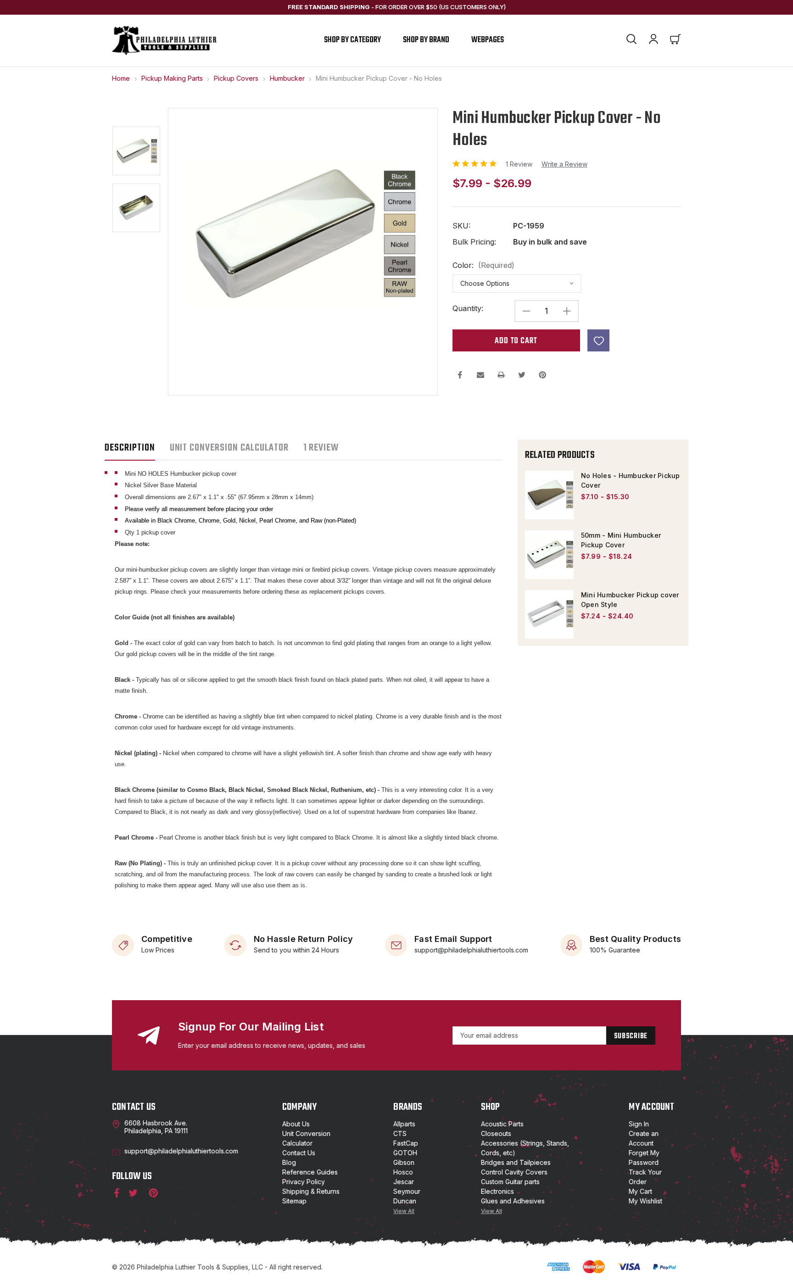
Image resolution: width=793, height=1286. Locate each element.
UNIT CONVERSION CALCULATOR (229, 448)
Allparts (404, 1124)
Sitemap (294, 1201)
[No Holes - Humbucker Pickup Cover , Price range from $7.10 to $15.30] (549, 495)
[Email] (480, 375)
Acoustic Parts (502, 1124)
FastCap (405, 1143)
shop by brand (426, 40)
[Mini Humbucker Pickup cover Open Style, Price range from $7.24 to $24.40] (549, 614)
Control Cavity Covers (514, 1172)
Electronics (497, 1191)
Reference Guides (310, 1172)
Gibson (403, 1162)
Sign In (639, 1124)
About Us (296, 1124)
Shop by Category (352, 40)
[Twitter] (521, 375)
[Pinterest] (542, 375)
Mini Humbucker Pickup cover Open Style (630, 599)
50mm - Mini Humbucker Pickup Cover (621, 540)
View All (403, 1211)
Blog (289, 1162)
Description (130, 448)
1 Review (520, 164)
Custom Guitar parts (510, 1182)
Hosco (403, 1172)
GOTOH (405, 1153)
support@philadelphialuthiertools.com (471, 950)
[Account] (653, 40)
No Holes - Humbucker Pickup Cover (630, 480)
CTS (400, 1133)
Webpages (487, 40)
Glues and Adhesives (513, 1201)
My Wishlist (645, 1201)
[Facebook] (460, 375)
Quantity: (467, 308)
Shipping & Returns (311, 1191)
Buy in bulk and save (550, 241)
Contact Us (298, 1153)
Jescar (403, 1182)
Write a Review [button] (564, 164)
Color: (483, 265)
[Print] (501, 375)
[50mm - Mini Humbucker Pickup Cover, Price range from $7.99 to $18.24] (549, 554)
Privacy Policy (303, 1182)
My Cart (640, 1191)
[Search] (631, 40)
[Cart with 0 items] (675, 40)
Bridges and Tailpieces (516, 1162)
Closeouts (496, 1133)
